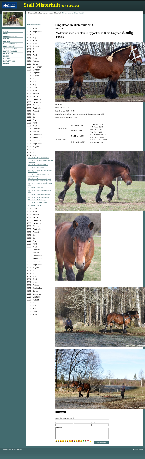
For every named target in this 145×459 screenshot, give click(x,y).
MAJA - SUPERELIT (10, 44)
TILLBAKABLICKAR (10, 49)
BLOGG (6, 34)
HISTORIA (6, 41)
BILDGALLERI (8, 53)
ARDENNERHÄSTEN (10, 36)
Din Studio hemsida (138, 449)
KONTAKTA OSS (9, 61)
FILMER (6, 56)
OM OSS (6, 39)
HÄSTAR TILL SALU (10, 51)
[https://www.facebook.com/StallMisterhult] (9, 5)
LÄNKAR (6, 63)
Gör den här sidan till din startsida (73, 13)
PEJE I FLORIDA (9, 46)
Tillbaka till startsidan (34, 24)
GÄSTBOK (7, 58)
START (5, 31)
